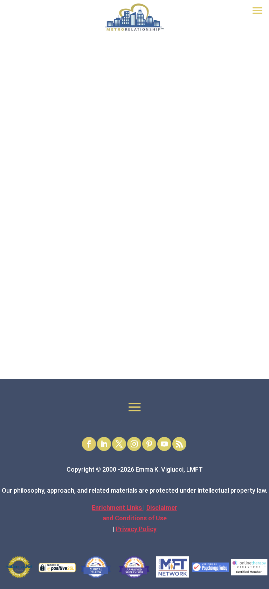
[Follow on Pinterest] (149, 444)
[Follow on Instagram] (134, 444)
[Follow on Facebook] (89, 444)
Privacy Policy (136, 529)
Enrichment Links (117, 507)
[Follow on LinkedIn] (104, 444)
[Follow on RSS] (179, 444)
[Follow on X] (119, 444)
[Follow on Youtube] (164, 444)
